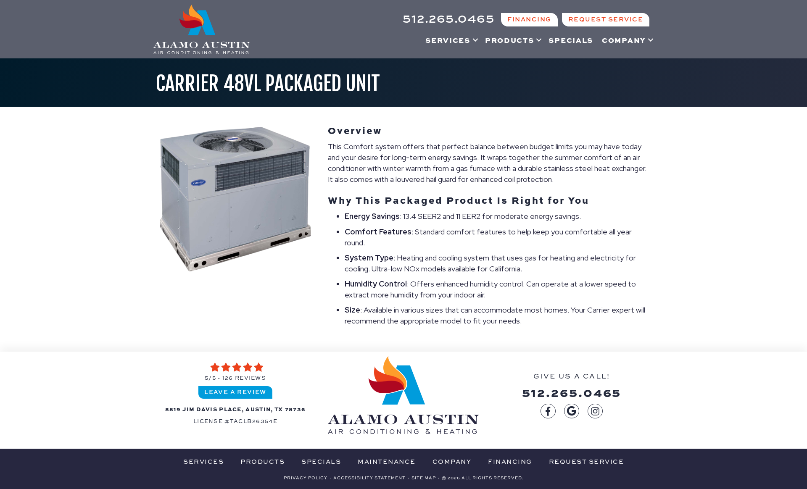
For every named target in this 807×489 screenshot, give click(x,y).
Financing (510, 461)
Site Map (423, 478)
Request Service (586, 461)
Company (624, 40)
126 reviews (244, 377)
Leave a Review (235, 392)
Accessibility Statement (369, 478)
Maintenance (387, 461)
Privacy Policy (305, 478)
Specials (571, 40)
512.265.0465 (572, 392)
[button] (475, 40)
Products (509, 40)
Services (447, 40)
